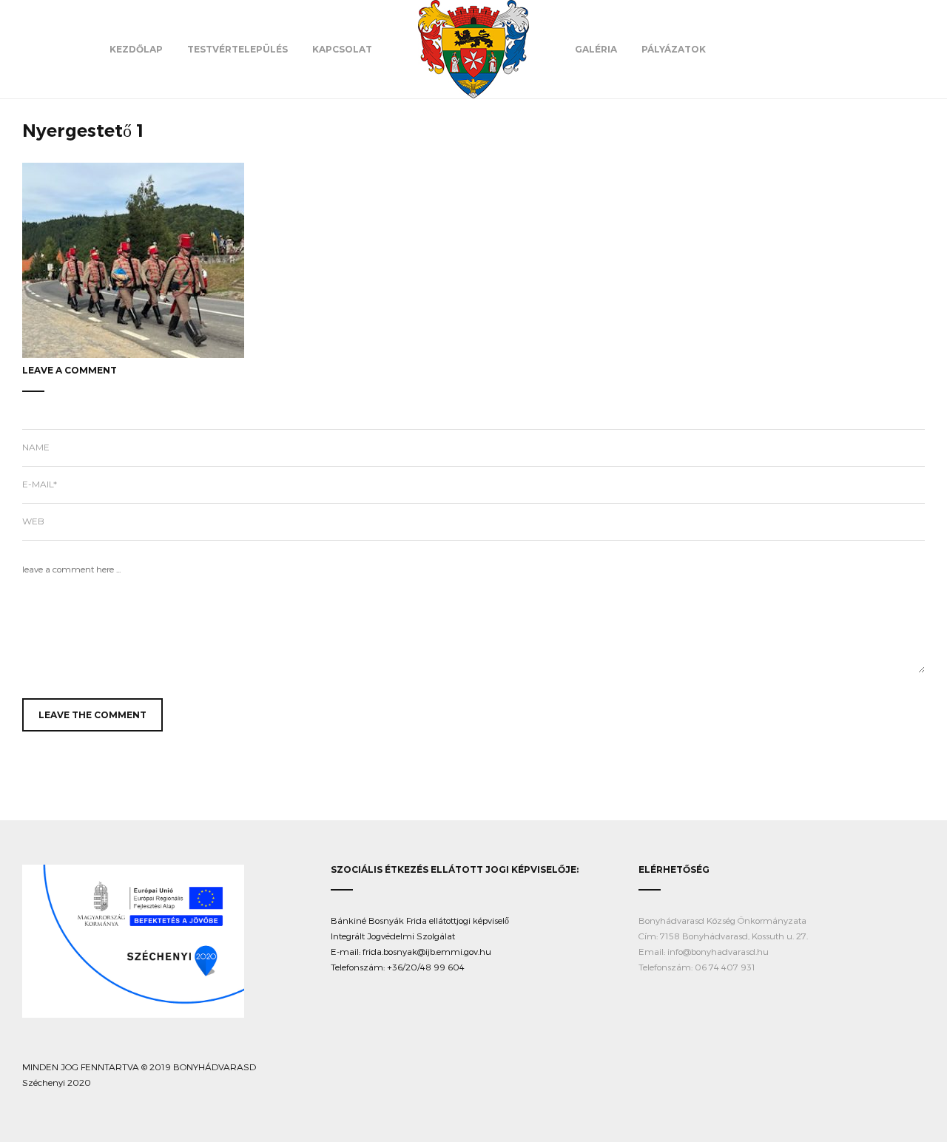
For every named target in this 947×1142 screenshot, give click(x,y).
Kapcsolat (342, 49)
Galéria (596, 49)
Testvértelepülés (237, 49)
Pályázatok (673, 49)
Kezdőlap (136, 49)
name (36, 447)
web (33, 521)
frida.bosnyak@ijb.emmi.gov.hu (427, 951)
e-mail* (39, 484)
